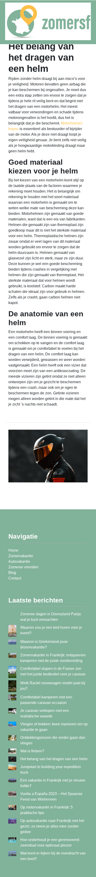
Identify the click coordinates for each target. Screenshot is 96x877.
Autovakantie (19, 561)
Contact (14, 578)
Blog (12, 573)
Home (13, 550)
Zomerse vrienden (23, 567)
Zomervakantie (20, 556)
